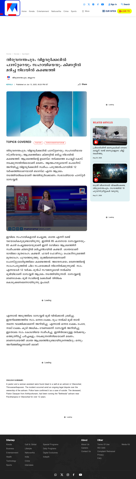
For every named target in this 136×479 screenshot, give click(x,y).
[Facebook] (98, 4)
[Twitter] (89, 4)
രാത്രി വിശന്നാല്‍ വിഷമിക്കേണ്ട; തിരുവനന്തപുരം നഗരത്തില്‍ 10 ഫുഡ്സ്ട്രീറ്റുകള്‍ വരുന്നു (109, 188)
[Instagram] (93, 4)
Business (10, 448)
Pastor (38, 143)
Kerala (32, 11)
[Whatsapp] (84, 4)
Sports (73, 11)
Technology (11, 461)
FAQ (99, 458)
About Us (85, 444)
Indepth (46, 456)
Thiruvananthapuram (55, 143)
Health (9, 456)
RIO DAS (101, 448)
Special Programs (50, 444)
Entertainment (43, 11)
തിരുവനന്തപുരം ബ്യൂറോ (23, 77)
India (27, 456)
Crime (66, 11)
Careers (84, 448)
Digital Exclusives (50, 452)
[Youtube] (102, 4)
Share (84, 84)
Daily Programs (49, 448)
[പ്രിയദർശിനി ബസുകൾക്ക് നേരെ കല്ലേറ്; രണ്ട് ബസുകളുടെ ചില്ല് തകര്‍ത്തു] (110, 135)
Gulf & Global (30, 444)
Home (24, 11)
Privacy (100, 454)
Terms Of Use (103, 444)
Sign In (114, 4)
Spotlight (25, 54)
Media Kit (126, 444)
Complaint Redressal (106, 451)
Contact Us (86, 451)
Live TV (126, 11)
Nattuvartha (56, 11)
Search (127, 4)
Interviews (29, 465)
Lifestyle (28, 448)
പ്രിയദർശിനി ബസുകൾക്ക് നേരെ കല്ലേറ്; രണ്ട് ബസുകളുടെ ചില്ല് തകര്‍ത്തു (110, 150)
